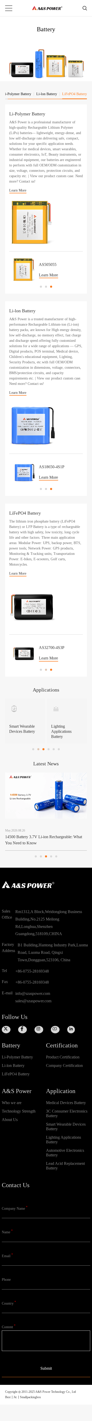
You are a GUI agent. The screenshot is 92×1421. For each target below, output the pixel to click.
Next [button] (80, 270)
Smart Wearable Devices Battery (66, 1126)
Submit (46, 1368)
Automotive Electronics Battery (65, 1152)
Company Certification (64, 1065)
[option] (46, 268)
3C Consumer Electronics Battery (66, 1113)
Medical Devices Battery (66, 1102)
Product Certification (62, 1057)
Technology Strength (19, 1111)
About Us (10, 1119)
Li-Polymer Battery (17, 1057)
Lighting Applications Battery (63, 1139)
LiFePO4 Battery (16, 1074)
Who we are (11, 1102)
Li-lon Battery (13, 1065)
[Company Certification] (68, 1074)
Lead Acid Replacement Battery (65, 1165)
